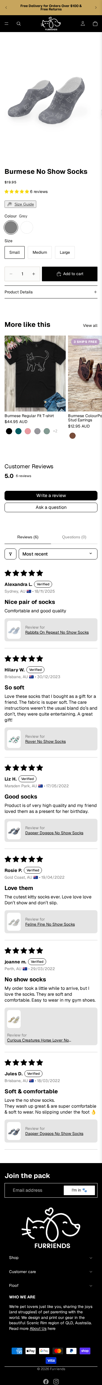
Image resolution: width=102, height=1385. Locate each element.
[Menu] (6, 23)
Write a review (51, 495)
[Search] (18, 23)
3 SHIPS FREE (85, 341)
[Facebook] (45, 1381)
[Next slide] (96, 7)
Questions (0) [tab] (74, 537)
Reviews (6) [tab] (28, 537)
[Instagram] (56, 1381)
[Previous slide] (6, 7)
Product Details (19, 291)
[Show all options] (55, 431)
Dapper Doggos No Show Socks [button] (54, 832)
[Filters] (10, 553)
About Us (38, 1328)
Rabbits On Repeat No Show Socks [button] (57, 632)
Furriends (57, 1369)
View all (90, 325)
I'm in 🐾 (79, 1190)
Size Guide (24, 204)
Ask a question (51, 507)
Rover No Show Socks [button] (45, 741)
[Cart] (95, 23)
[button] (17, 191)
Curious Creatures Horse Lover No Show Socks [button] (38, 1040)
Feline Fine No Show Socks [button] (50, 924)
